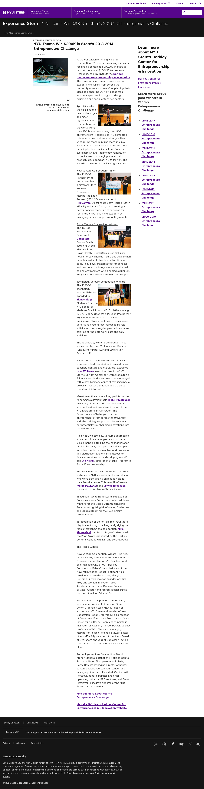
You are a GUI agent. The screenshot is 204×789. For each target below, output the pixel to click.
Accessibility (37, 743)
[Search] (185, 12)
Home (5, 33)
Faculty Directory (11, 722)
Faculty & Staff (161, 3)
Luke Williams (85, 371)
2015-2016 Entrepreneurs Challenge (150, 138)
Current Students (136, 3)
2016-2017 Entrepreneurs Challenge (150, 125)
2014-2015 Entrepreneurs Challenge (150, 152)
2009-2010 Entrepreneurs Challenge (150, 221)
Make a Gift (12, 732)
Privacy (6, 743)
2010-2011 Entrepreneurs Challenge (150, 207)
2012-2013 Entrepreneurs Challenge (150, 180)
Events (31, 33)
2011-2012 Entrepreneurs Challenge (150, 193)
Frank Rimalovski (119, 400)
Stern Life (195, 3)
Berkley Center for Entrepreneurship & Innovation (149, 83)
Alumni (179, 3)
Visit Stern (49, 722)
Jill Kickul (88, 460)
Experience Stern (21, 23)
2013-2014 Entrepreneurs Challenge (150, 166)
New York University (14, 756)
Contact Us (32, 722)
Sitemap (20, 743)
